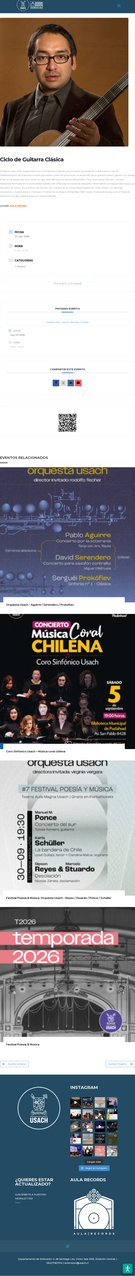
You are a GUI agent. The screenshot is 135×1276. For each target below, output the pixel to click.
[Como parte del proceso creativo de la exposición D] (112, 1151)
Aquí (17, 1202)
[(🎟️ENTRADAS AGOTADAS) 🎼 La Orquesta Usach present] (87, 1139)
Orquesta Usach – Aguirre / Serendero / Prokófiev (67, 322)
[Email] (78, 383)
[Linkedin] (71, 383)
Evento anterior (17, 1064)
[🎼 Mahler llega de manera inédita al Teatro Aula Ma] (87, 1126)
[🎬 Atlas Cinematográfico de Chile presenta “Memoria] (112, 1114)
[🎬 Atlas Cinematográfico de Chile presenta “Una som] (75, 1139)
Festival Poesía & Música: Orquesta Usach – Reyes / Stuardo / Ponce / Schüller (58, 898)
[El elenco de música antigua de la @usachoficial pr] (100, 1102)
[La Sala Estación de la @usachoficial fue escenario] (75, 1114)
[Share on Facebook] (56, 383)
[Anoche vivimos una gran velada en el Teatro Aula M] (112, 1126)
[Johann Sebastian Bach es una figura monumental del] (87, 1102)
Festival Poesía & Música (22, 1044)
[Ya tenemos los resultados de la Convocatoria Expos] (112, 1139)
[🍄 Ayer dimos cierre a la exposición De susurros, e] (87, 1151)
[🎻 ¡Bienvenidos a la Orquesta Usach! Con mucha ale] (87, 1114)
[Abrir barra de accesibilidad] (128, 1269)
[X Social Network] (63, 383)
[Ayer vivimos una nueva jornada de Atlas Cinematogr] (75, 1102)
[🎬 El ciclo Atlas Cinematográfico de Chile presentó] (75, 1151)
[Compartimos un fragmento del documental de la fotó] (75, 1126)
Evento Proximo (117, 1064)
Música (21, 266)
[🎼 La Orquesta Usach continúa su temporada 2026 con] (100, 1139)
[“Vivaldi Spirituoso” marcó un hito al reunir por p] (100, 1126)
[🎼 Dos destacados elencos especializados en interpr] (100, 1151)
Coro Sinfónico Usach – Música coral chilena (35, 751)
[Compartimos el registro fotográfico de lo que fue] (112, 1102)
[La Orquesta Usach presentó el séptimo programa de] (100, 1114)
